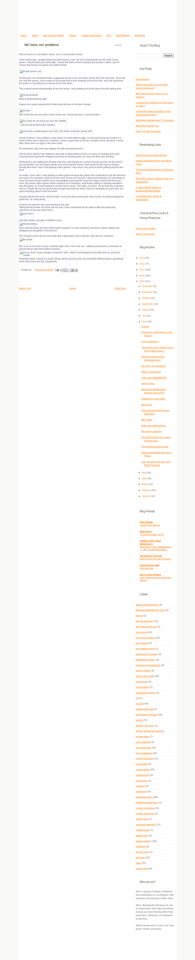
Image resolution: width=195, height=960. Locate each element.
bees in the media (145, 676)
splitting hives (143, 830)
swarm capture (143, 841)
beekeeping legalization (148, 665)
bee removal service (146, 626)
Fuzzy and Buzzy (150, 341)
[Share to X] (69, 270)
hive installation (144, 753)
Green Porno (148, 383)
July (144, 315)
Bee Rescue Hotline (53, 35)
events (139, 720)
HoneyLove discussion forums (151, 155)
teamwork (141, 846)
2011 (142, 269)
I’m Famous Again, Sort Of (152, 534)
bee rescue (141, 632)
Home (24, 35)
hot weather (142, 764)
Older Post (120, 288)
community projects (146, 692)
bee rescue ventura (150, 574)
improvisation (143, 769)
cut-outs (140, 703)
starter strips (142, 835)
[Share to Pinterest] (76, 270)
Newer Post (25, 288)
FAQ (109, 35)
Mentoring (140, 35)
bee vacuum (142, 643)
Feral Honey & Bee (145, 228)
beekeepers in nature (147, 654)
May (144, 472)
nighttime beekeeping (147, 802)
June (145, 321)
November (147, 292)
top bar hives (142, 852)
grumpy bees (142, 736)
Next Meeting (123, 35)
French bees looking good (154, 446)
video (138, 863)
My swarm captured (151, 431)
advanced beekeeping (147, 605)
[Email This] (62, 270)
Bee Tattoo (146, 419)
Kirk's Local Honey (145, 234)
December (147, 286)
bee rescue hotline (145, 638)
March (145, 484)
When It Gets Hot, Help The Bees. (155, 559)
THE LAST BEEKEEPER (154, 378)
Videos (72, 35)
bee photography (144, 621)
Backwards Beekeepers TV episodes (155, 120)
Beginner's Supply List (147, 126)
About (35, 35)
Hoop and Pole (146, 568)
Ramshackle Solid (149, 565)
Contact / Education (91, 35)
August (146, 309)
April (144, 478)
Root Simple (146, 522)
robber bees (142, 819)
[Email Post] (57, 270)
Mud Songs (146, 531)
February (147, 490)
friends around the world (148, 731)
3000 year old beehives (153, 425)
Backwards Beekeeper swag (150, 610)
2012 (142, 263)
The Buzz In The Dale (151, 556)
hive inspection (143, 747)
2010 (142, 275)
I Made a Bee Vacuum (150, 525)
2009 (142, 281)
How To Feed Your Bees (148, 131)
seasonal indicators (146, 824)
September (148, 304)
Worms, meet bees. (151, 372)
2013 (142, 258)
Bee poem (146, 404)
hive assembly (143, 742)
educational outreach (147, 714)
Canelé (145, 326)
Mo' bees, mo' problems (153, 366)
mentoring (141, 791)
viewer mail (142, 868)
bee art (139, 615)
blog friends (142, 681)
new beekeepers (144, 797)
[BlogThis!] (65, 270)
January (146, 496)
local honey (142, 780)
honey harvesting (145, 758)
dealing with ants (144, 709)
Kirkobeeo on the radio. (153, 399)
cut (137, 698)
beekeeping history (146, 659)
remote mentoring (145, 813)
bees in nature (143, 670)
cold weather (142, 687)
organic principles (145, 808)
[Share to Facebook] (73, 270)
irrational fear (142, 775)
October (146, 298)
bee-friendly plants (145, 648)
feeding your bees (145, 725)
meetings (140, 786)
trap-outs (140, 857)
